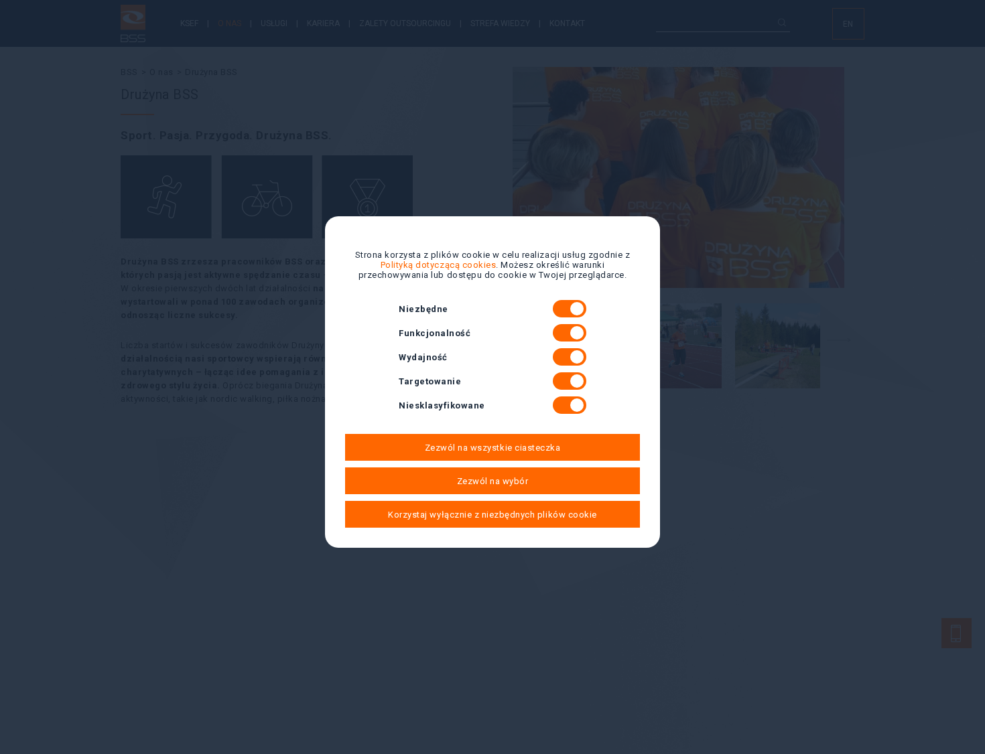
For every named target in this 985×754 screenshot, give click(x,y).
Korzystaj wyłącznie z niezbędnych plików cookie (492, 515)
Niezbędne (423, 309)
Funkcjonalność (434, 333)
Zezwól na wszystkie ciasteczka (493, 448)
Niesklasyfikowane (442, 405)
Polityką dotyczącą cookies (439, 265)
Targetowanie (430, 381)
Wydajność (423, 357)
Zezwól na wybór (493, 481)
